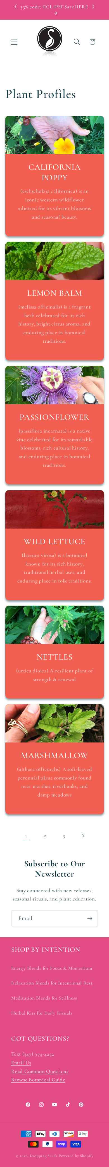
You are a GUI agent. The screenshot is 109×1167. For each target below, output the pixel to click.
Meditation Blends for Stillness (44, 998)
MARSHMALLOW (54, 755)
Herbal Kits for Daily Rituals (41, 1013)
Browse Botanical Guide (38, 1080)
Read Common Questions (39, 1071)
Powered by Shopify (76, 1155)
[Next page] (83, 835)
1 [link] (26, 836)
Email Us (21, 1063)
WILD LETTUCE (54, 541)
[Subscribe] (90, 918)
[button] (14, 42)
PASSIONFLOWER (54, 417)
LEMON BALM (54, 293)
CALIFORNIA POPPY (55, 172)
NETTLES (54, 657)
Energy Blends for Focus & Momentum (51, 968)
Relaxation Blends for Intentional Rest (52, 983)
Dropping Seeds (44, 1155)
